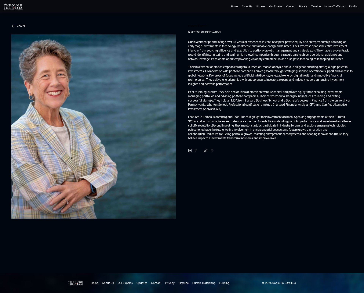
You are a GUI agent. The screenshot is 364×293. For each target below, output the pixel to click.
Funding (224, 282)
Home (94, 282)
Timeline (183, 282)
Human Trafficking (204, 282)
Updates (141, 282)
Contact (156, 282)
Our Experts (125, 282)
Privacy (170, 282)
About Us (108, 282)
